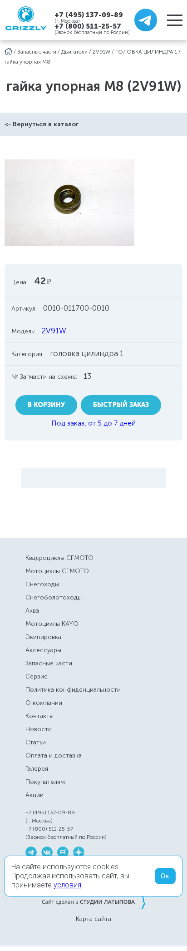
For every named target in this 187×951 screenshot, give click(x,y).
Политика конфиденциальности (73, 689)
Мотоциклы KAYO (52, 624)
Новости (38, 729)
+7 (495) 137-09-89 (88, 15)
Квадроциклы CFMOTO (59, 558)
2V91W (101, 51)
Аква (32, 610)
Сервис (36, 676)
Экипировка (43, 637)
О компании (43, 703)
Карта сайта (93, 919)
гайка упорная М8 (27, 61)
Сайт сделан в (93, 901)
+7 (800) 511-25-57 (87, 26)
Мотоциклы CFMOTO (57, 571)
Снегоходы (42, 584)
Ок (165, 876)
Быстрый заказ (121, 405)
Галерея (36, 769)
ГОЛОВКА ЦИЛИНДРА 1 (146, 51)
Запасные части (36, 51)
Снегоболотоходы (53, 597)
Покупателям (45, 782)
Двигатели (74, 51)
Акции (34, 795)
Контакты (39, 716)
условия (67, 885)
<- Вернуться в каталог (42, 124)
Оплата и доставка (53, 755)
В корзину (46, 405)
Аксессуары (43, 650)
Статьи (35, 742)
